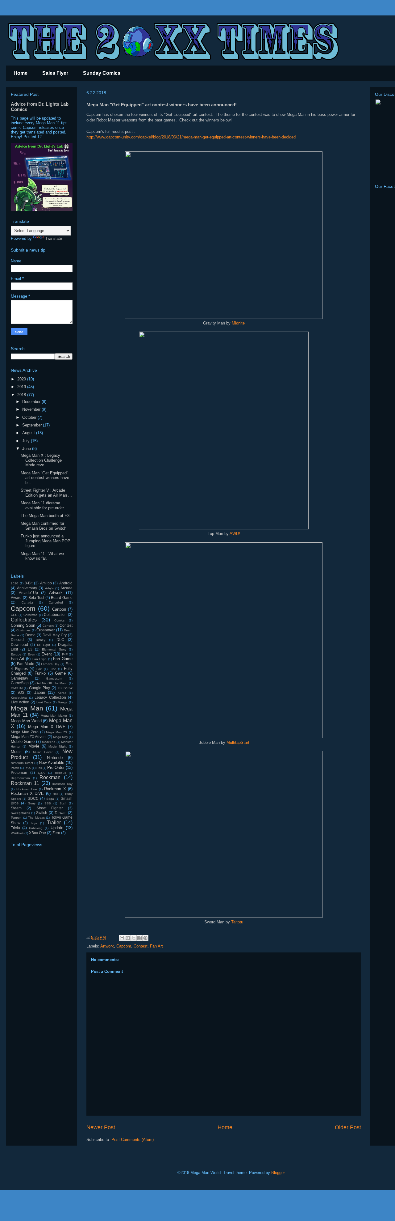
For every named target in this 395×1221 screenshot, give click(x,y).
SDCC (33, 798)
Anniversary (27, 588)
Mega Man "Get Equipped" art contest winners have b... (45, 478)
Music (16, 751)
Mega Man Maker (54, 715)
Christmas (30, 615)
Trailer (54, 822)
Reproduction (20, 778)
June (27, 448)
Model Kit (48, 742)
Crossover (45, 630)
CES (14, 615)
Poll (39, 767)
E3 (30, 649)
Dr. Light (43, 645)
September (32, 425)
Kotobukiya (19, 697)
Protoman (19, 772)
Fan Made (25, 664)
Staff (63, 803)
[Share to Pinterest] (145, 938)
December (32, 401)
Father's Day (50, 664)
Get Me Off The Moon (51, 683)
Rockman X (55, 788)
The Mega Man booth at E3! (46, 515)
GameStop (20, 683)
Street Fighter (49, 808)
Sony (31, 803)
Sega (50, 798)
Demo (30, 635)
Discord (17, 640)
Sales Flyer (55, 73)
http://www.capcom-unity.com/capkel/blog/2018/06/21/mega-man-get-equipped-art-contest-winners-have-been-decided (191, 137)
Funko (40, 673)
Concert (48, 625)
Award (16, 598)
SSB (47, 803)
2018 (22, 394)
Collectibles (24, 619)
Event (46, 654)
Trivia (15, 828)
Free (53, 669)
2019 (22, 386)
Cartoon (59, 609)
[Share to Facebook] (139, 938)
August (29, 432)
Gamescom (54, 678)
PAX (28, 767)
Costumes (23, 630)
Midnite (238, 323)
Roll (55, 793)
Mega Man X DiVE (46, 726)
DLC (60, 640)
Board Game (62, 598)
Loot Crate (44, 702)
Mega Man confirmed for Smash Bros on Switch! (44, 526)
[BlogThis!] (128, 938)
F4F (65, 654)
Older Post (348, 1127)
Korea (62, 692)
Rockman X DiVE (27, 793)
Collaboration (55, 615)
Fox (39, 669)
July (26, 441)
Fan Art (156, 946)
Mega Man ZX (56, 732)
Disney (40, 640)
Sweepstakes (20, 813)
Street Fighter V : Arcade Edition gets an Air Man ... (46, 493)
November (32, 409)
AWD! (235, 533)
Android (66, 583)
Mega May (60, 737)
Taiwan (61, 813)
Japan (39, 692)
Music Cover (42, 752)
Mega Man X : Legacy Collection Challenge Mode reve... (41, 460)
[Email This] (122, 938)
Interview (65, 688)
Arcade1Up (28, 593)
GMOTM (17, 688)
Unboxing (36, 828)
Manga (63, 702)
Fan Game (63, 658)
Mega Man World (26, 721)
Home (20, 73)
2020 (22, 379)
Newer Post (100, 1127)
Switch (41, 813)
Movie (33, 746)
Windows (17, 833)
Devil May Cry (55, 635)
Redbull (60, 772)
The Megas (36, 817)
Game (60, 673)
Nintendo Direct (22, 763)
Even (31, 654)
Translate (53, 238)
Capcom (123, 946)
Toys (34, 823)
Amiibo (46, 583)
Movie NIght (57, 746)
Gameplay (19, 678)
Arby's (49, 588)
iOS (21, 692)
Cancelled (56, 602)
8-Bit (28, 583)
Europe (16, 654)
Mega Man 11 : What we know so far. (42, 556)
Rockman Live (26, 789)
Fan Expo (39, 659)
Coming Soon (23, 625)
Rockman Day (62, 784)
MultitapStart (238, 742)
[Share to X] (134, 938)
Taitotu (237, 922)
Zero (56, 833)
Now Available (51, 762)
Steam (16, 808)
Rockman (50, 777)
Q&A (41, 772)
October (30, 417)
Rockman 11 (25, 783)
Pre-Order (55, 767)
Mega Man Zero (25, 732)
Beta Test (36, 598)
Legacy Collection (50, 697)
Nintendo (55, 757)
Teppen (16, 817)
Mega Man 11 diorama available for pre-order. (43, 505)
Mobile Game (23, 741)
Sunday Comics (101, 73)
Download (19, 644)
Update (57, 827)
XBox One (37, 833)
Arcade (66, 588)
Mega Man (27, 708)
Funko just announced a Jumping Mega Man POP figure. (45, 541)
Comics (59, 620)
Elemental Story (54, 649)
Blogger (278, 1172)
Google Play (39, 688)
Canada (27, 602)
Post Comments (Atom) (132, 1139)
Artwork (107, 946)
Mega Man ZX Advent (29, 737)
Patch (15, 767)
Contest (141, 946)
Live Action (20, 702)
